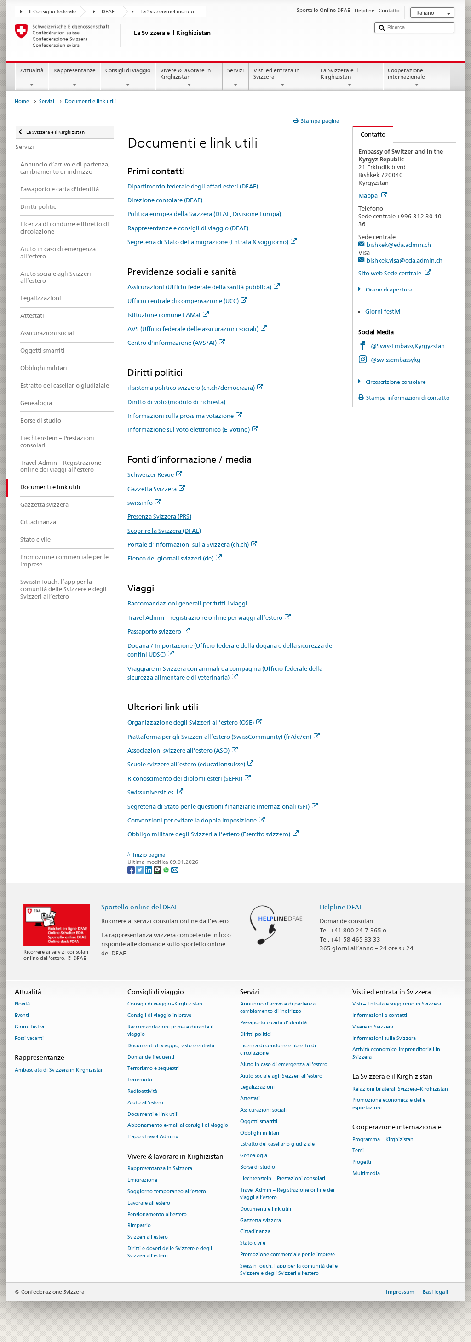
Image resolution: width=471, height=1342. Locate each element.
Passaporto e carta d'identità (273, 1023)
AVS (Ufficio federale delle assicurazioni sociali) (192, 328)
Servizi (235, 70)
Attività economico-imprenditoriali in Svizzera (396, 1053)
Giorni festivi (383, 311)
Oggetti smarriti (258, 1122)
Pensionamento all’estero (157, 1214)
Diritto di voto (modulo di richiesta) (176, 401)
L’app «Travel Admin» (152, 1137)
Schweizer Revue (150, 474)
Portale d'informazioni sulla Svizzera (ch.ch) (188, 544)
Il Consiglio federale (52, 12)
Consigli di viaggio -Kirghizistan (164, 1004)
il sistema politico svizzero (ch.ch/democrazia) (191, 387)
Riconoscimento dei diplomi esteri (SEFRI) (184, 778)
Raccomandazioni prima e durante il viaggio (170, 1030)
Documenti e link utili (152, 1114)
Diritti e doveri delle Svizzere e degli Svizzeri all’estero (169, 1252)
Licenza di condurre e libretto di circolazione (278, 1049)
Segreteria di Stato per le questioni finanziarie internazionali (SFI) (218, 806)
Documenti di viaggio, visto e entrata (170, 1046)
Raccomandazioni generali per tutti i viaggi (187, 603)
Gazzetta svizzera (260, 1220)
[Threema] (158, 869)
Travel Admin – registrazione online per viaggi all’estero (204, 617)
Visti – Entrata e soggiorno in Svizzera (396, 1004)
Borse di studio (257, 1167)
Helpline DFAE (341, 907)
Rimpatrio (139, 1226)
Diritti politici (255, 1034)
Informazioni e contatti (379, 1015)
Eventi (22, 1015)
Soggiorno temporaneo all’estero (166, 1191)
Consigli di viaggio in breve (159, 1015)
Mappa (368, 195)
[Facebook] (131, 869)
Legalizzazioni (257, 1088)
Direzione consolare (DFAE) (164, 200)
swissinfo (140, 502)
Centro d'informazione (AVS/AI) (172, 342)
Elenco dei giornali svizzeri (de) (170, 558)
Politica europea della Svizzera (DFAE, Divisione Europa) (204, 213)
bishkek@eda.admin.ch (399, 244)
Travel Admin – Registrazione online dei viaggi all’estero (287, 1193)
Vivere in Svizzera (372, 1027)
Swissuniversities (151, 792)
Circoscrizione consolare (394, 381)
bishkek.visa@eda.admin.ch (404, 260)
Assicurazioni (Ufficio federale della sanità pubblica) (199, 287)
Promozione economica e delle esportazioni (388, 1104)
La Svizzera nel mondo (167, 12)
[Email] (174, 869)
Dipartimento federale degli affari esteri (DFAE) (192, 186)
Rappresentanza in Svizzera (159, 1169)
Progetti (361, 1162)
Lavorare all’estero (148, 1203)
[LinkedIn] (149, 869)
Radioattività (142, 1091)
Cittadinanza (255, 1232)
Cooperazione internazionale (406, 73)
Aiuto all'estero (145, 1103)
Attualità (32, 70)
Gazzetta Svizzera (152, 488)
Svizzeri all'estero (147, 1237)
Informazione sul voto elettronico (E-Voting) (188, 429)
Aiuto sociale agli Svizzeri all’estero (281, 1076)
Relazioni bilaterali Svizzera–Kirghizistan (400, 1089)
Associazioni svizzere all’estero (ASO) (178, 750)
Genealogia (253, 1156)
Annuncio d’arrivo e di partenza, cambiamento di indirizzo (278, 1008)
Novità (22, 1004)
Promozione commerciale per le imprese (287, 1254)
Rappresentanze (74, 70)
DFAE (108, 12)
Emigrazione (142, 1180)
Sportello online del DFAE (139, 907)
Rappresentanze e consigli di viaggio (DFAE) (187, 228)
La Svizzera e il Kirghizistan (339, 73)
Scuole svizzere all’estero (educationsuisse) (186, 764)
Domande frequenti (150, 1057)
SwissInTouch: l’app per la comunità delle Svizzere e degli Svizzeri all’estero (289, 1269)
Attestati (250, 1099)
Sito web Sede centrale (390, 273)
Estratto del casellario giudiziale (277, 1145)
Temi (358, 1151)
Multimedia (366, 1173)
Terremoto (139, 1080)
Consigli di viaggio (127, 70)
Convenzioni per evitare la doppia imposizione (192, 820)
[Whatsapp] (166, 869)
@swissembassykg (395, 359)
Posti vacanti (29, 1038)
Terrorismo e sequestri (153, 1069)
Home (22, 101)
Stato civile (252, 1243)
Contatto (369, 134)
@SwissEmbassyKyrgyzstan (408, 345)
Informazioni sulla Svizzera (384, 1038)
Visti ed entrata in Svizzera (276, 73)
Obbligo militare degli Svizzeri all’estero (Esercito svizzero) (208, 834)
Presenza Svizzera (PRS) (159, 516)
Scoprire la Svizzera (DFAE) (164, 530)
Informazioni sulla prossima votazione (180, 415)
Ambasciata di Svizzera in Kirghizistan (59, 1070)
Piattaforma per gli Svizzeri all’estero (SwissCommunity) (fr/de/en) (219, 736)
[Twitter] (140, 869)
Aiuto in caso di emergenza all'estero (283, 1065)
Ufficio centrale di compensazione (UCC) (183, 300)
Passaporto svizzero (154, 631)
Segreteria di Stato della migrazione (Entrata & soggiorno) (207, 242)
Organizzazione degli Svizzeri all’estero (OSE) (190, 722)
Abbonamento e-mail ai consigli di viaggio (177, 1126)
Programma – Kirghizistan (383, 1139)
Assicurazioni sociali (263, 1110)
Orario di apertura (388, 289)
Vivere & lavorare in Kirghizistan (185, 73)
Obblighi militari (259, 1133)
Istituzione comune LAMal (164, 315)
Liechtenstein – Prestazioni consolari (282, 1179)
